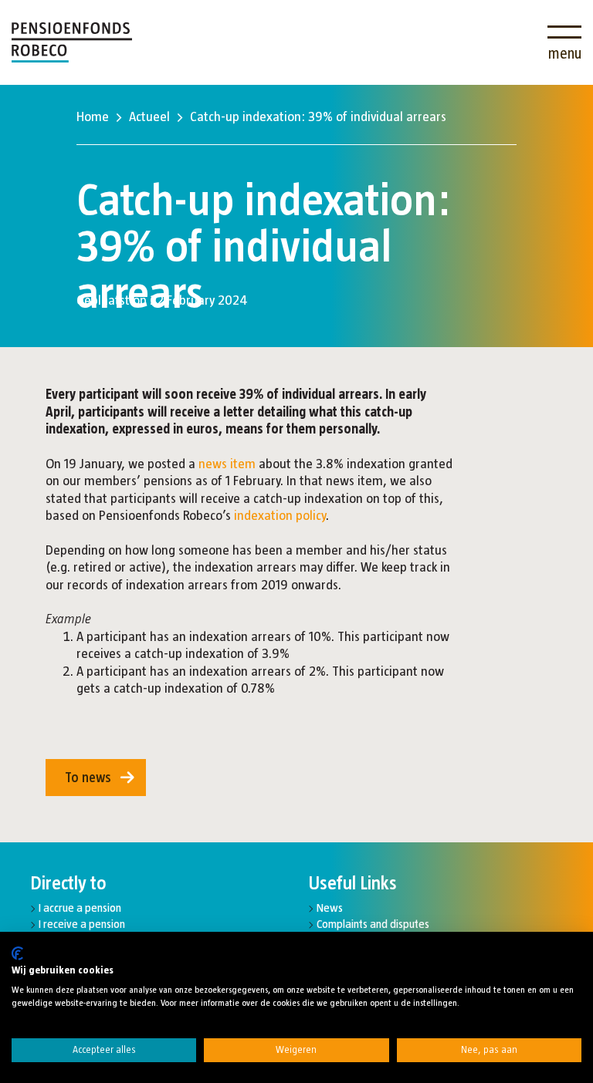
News (330, 907)
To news (88, 777)
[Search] (518, 32)
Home (92, 116)
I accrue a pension (80, 907)
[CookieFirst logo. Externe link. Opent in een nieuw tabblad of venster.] (17, 953)
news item (227, 463)
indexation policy (280, 515)
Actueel (149, 116)
